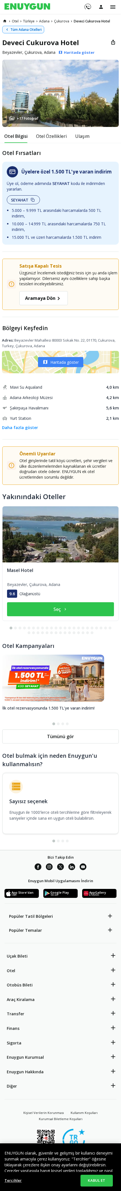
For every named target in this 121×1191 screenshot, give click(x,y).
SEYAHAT (19, 200)
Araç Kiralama (21, 999)
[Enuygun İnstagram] (49, 867)
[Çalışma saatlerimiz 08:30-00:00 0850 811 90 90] (87, 5)
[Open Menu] (112, 7)
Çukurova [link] (61, 21)
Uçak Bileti (17, 956)
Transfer (15, 1013)
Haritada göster (64, 362)
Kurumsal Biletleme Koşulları (60, 1119)
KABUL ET (96, 1180)
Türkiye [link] (29, 21)
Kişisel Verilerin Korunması (43, 1113)
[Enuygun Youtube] (83, 867)
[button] (60, 93)
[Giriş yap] (101, 6)
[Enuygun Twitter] (60, 867)
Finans (13, 1028)
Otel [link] (15, 21)
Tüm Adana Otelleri (26, 29)
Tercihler (13, 1180)
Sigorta (14, 1043)
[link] (4, 21)
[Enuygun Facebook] (38, 867)
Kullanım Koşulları (84, 1113)
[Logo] (27, 7)
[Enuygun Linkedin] (71, 867)
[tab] (16, 136)
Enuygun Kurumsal (25, 1057)
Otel (11, 970)
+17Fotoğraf (27, 118)
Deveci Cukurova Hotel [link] (92, 21)
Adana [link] (44, 21)
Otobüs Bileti (20, 985)
